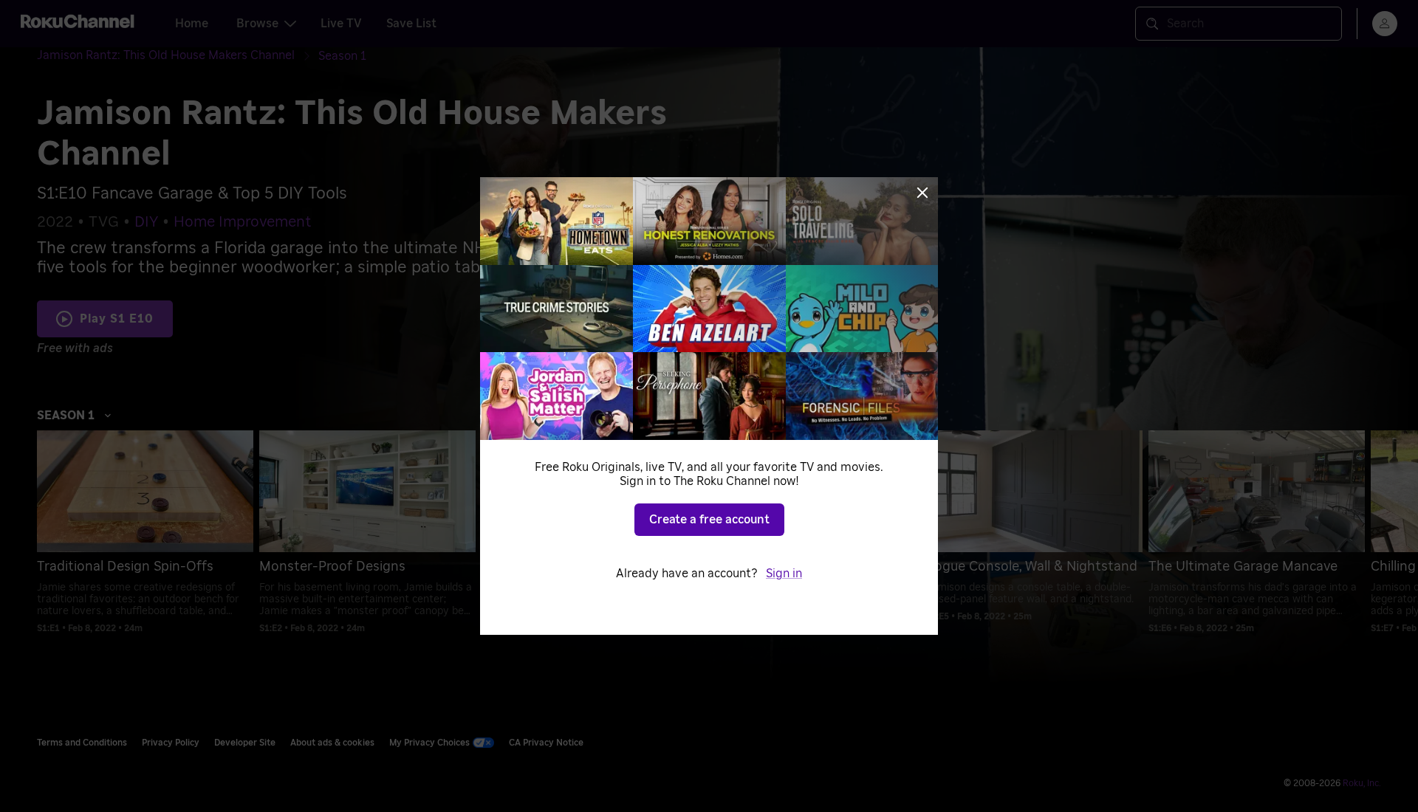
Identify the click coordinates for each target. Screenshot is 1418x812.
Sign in (784, 573)
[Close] (922, 192)
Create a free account (709, 520)
